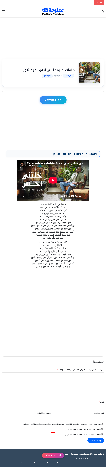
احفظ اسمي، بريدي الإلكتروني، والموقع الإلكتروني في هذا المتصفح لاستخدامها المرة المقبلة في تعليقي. (62, 424)
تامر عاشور (68, 75)
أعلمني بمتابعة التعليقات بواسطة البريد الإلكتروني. (83, 429)
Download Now (53, 100)
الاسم (101, 402)
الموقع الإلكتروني (44, 413)
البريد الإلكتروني (98, 413)
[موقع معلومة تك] (53, 11)
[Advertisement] (53, 38)
